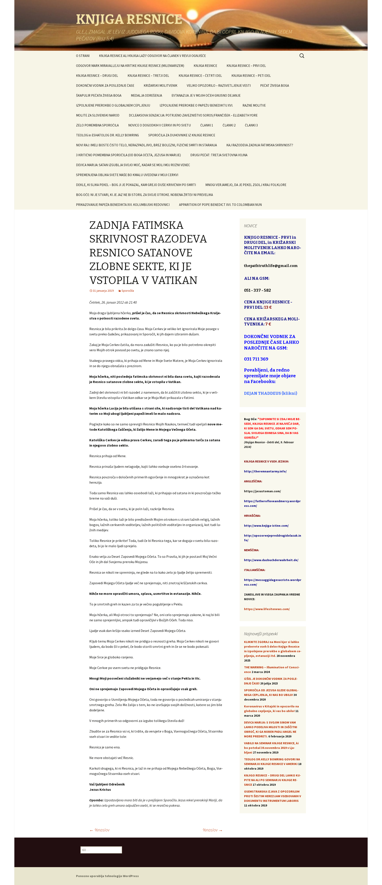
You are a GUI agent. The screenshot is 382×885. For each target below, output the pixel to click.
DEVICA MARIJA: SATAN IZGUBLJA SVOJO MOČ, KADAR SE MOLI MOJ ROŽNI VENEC (133, 165)
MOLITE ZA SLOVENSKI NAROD (97, 115)
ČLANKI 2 (229, 125)
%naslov (99, 829)
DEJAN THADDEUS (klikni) (270, 393)
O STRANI (83, 56)
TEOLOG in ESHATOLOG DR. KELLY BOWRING (107, 135)
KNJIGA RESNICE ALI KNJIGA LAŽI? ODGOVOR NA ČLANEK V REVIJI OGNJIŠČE (152, 56)
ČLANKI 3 (251, 125)
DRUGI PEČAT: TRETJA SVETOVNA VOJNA (218, 155)
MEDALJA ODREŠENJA (146, 95)
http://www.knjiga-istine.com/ (266, 526)
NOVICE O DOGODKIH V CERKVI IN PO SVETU (159, 125)
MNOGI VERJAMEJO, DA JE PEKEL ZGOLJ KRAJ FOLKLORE (245, 185)
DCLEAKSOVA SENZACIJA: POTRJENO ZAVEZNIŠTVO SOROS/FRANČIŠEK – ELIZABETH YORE (193, 115)
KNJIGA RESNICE (205, 66)
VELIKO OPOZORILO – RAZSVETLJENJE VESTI (219, 85)
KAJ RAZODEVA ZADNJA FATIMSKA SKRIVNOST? (259, 145)
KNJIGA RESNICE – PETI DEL (251, 75)
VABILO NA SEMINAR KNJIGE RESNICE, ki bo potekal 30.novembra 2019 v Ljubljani (271, 747)
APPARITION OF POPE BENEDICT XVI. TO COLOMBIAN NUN (220, 205)
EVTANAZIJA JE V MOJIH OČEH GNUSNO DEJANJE (206, 95)
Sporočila (128, 291)
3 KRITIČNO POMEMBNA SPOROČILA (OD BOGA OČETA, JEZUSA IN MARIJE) (128, 155)
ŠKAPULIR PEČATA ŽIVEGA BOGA (98, 95)
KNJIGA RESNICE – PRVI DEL (246, 66)
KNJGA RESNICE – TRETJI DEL (148, 75)
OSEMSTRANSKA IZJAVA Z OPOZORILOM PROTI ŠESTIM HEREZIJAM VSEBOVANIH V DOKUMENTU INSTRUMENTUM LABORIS (272, 796)
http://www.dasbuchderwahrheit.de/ (271, 560)
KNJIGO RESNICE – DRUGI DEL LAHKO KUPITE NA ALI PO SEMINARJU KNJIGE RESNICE (272, 780)
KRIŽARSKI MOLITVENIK (160, 85)
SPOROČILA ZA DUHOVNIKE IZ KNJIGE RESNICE (181, 135)
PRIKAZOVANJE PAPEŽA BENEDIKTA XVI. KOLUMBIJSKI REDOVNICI (123, 205)
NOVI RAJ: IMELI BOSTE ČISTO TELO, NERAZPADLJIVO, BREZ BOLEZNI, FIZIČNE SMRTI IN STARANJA (146, 145)
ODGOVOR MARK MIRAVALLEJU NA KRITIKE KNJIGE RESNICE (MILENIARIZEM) (130, 66)
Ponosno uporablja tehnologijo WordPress (107, 876)
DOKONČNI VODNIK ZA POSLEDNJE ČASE (105, 85)
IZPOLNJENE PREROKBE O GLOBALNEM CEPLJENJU (113, 105)
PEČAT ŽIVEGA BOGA (274, 85)
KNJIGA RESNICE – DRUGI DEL (97, 75)
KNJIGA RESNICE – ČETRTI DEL (200, 75)
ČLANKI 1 (206, 125)
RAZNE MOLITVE (254, 105)
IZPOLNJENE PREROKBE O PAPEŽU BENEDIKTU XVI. (196, 105)
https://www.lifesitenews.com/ (267, 609)
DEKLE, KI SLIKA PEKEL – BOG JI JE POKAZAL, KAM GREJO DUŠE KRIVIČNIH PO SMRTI (136, 185)
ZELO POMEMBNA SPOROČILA (97, 125)
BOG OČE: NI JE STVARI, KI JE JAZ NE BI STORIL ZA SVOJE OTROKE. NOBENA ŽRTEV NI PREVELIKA (144, 195)
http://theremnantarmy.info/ (265, 471)
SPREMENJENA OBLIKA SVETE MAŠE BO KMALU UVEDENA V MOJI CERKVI (127, 175)
